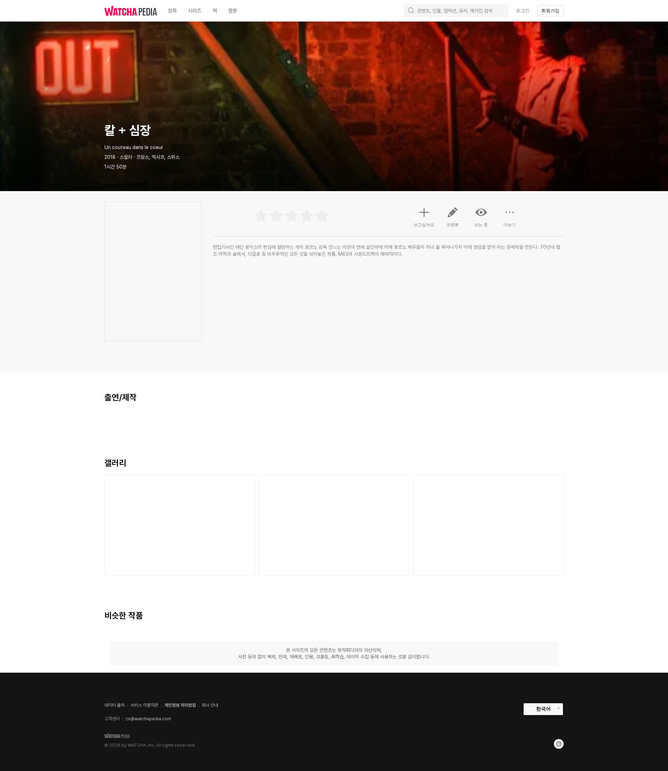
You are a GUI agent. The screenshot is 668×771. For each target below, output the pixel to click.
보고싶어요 (424, 224)
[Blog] (559, 744)
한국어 (543, 709)
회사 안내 (210, 705)
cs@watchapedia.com (148, 718)
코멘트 (452, 224)
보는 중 (481, 224)
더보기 (509, 224)
